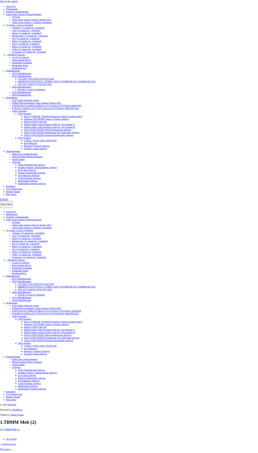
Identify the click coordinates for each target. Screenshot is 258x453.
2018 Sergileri (24, 114)
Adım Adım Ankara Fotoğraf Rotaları (23, 14)
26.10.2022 (11, 439)
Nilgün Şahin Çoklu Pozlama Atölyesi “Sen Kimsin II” (50, 127)
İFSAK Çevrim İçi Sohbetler (31, 89)
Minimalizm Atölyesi (28, 181)
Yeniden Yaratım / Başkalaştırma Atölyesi (37, 167)
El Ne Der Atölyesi (27, 170)
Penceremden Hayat (21, 60)
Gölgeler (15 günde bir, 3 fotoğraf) (28, 28)
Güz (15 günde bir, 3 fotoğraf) (26, 30)
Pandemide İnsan (20, 65)
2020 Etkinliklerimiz (21, 87)
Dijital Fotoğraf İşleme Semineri (27, 156)
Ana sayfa (11, 6)
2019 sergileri (24, 138)
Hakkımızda (11, 9)
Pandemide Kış (19, 68)
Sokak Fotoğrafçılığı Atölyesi (32, 173)
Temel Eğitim (18, 159)
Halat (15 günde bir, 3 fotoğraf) (26, 33)
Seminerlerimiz (13, 151)
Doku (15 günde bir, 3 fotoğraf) (27, 46)
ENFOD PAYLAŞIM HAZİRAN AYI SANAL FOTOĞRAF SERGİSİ (46, 105)
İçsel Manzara (30, 143)
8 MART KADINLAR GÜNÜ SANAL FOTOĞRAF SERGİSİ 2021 (45, 108)
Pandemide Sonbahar (22, 62)
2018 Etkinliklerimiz (21, 95)
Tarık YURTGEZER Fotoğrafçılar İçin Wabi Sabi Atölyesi (51, 132)
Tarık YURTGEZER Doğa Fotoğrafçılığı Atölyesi (47, 130)
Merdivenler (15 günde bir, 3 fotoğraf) (30, 36)
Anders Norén (16, 415)
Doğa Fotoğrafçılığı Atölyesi (31, 165)
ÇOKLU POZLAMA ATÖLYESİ (40, 140)
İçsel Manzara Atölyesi (28, 175)
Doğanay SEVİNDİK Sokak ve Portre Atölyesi (46, 119)
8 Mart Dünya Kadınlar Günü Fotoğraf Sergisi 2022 (36, 103)
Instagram (10, 186)
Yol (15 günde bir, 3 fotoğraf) (26, 44)
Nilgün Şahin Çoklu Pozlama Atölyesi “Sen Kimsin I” (49, 124)
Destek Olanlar (13, 191)
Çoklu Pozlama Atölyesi (29, 178)
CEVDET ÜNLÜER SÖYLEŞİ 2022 (36, 79)
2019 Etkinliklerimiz (21, 92)
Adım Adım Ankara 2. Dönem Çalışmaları (32, 22)
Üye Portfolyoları (14, 189)
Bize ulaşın (11, 194)
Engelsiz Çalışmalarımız (17, 11)
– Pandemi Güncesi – (16, 54)
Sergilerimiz (11, 97)
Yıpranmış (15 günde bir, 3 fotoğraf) (29, 52)
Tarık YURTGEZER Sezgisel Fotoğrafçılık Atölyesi (48, 135)
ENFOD (4, 199)
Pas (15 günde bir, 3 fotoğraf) (26, 38)
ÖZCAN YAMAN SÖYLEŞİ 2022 (35, 84)
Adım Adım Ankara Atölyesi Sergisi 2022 (31, 20)
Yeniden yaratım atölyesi (35, 148)
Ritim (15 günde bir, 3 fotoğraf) (27, 41)
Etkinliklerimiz (13, 71)
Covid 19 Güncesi (20, 57)
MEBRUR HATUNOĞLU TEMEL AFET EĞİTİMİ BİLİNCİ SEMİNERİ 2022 (57, 81)
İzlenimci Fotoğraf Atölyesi (37, 146)
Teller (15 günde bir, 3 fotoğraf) (27, 49)
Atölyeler (16, 162)
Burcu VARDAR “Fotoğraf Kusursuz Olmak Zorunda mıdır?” (53, 116)
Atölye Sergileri (19, 111)
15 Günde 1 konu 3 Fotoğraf (19, 25)
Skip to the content (9, 1)
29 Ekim (16, 17)
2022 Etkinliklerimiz (21, 76)
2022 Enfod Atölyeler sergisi (25, 100)
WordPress (17, 410)
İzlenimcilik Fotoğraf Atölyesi (32, 183)
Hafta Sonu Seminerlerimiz (24, 154)
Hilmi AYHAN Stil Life (35, 122)
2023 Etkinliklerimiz (21, 73)
